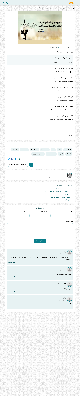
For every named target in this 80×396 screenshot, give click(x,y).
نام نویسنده (69, 212)
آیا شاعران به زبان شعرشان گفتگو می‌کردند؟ (57, 192)
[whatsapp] (19, 159)
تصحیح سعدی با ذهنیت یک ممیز (60, 197)
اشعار (56, 8)
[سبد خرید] (7, 3)
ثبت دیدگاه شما (40, 241)
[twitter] (9, 159)
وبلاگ (62, 8)
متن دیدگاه (69, 221)
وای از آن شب (66, 200)
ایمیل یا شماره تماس (44, 212)
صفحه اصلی (69, 8)
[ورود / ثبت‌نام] (4, 3)
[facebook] (12, 159)
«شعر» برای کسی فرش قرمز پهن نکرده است (57, 189)
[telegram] (16, 159)
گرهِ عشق (67, 194)
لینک (25, 212)
